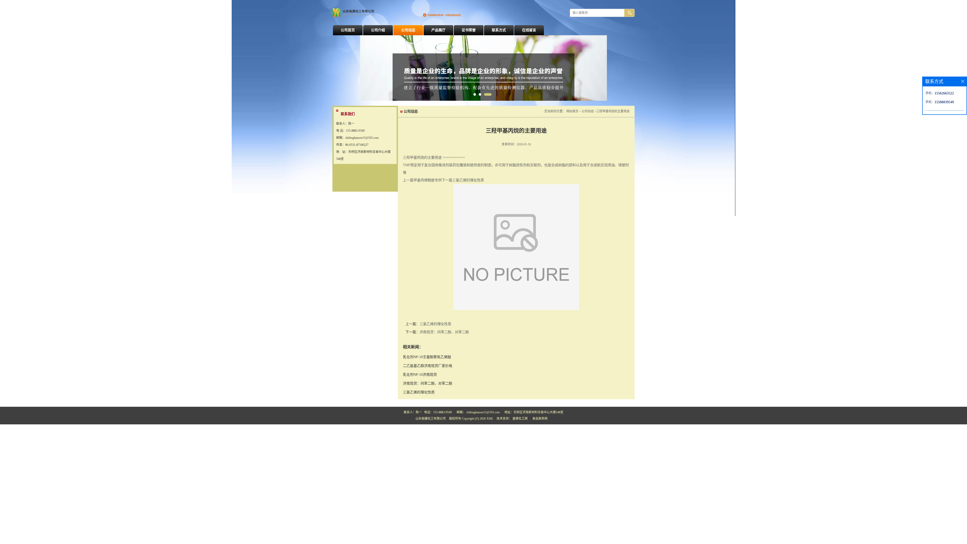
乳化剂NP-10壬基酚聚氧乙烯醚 (427, 357)
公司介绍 (378, 30)
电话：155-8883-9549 (438, 412)
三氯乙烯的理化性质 (435, 324)
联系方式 (499, 30)
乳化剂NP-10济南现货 (420, 375)
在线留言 (529, 30)
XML (490, 418)
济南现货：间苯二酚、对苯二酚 (444, 332)
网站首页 (572, 111)
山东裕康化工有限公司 (431, 418)
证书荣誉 (469, 30)
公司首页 (348, 30)
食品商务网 (539, 418)
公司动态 (408, 30)
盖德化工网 (520, 418)
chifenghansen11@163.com (483, 412)
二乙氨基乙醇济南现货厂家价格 (427, 366)
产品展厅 (438, 30)
